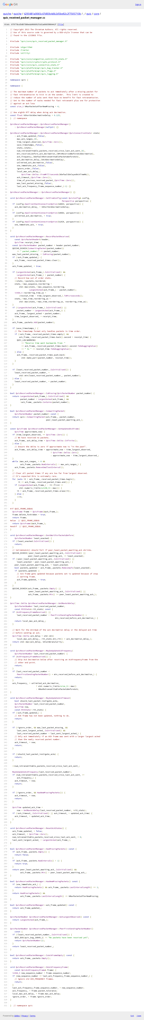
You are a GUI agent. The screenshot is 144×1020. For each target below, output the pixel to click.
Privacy (24, 1015)
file (60, 24)
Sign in (138, 4)
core (96, 13)
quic (88, 13)
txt (132, 1015)
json (139, 1015)
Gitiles (17, 1015)
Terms (32, 1015)
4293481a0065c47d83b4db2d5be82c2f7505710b (52, 13)
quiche (7, 13)
